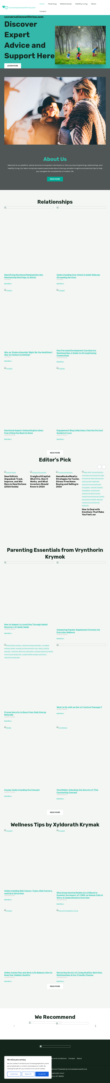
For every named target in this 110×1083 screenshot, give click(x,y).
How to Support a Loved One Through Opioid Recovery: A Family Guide (25, 625)
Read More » (8, 283)
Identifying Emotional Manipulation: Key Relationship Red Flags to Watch (23, 276)
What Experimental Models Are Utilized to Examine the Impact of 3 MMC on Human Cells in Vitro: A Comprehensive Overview (80, 895)
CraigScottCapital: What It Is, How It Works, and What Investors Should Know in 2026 (40, 481)
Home (42, 4)
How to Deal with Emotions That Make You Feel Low (93, 512)
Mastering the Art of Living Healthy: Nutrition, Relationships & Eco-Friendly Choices (79, 973)
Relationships (66, 4)
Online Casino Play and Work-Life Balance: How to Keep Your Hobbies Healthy (28, 973)
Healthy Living (81, 4)
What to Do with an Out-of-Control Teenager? (79, 707)
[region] (28, 1067)
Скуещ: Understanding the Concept (22, 790)
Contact (43, 11)
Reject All (28, 1074)
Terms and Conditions (57, 1058)
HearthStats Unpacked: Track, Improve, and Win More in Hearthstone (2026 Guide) (15, 481)
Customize (14, 1074)
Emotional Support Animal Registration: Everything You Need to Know (23, 431)
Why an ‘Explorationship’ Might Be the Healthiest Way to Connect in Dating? (28, 353)
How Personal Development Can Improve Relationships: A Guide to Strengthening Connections (76, 353)
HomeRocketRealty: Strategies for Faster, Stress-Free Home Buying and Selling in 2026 (67, 481)
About (93, 4)
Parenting (52, 4)
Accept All (42, 1074)
